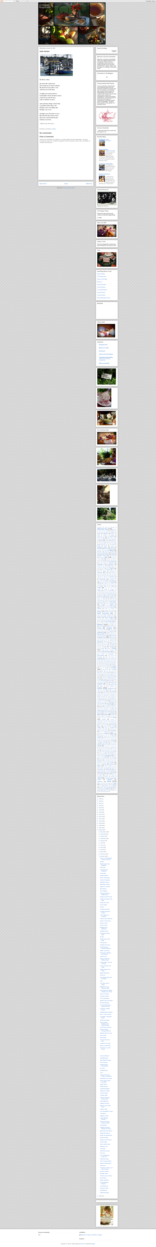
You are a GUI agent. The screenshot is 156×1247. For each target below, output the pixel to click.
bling (111, 548)
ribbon (103, 723)
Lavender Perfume (105, 909)
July (115, 665)
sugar (115, 750)
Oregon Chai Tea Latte (106, 896)
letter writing (108, 671)
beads (110, 543)
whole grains (101, 788)
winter (98, 790)
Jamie (110, 663)
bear (108, 544)
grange (107, 641)
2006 (100, 830)
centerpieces (99, 565)
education (101, 603)
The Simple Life (104, 1186)
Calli (101, 981)
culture (105, 592)
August (102, 840)
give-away (114, 635)
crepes (105, 590)
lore (115, 673)
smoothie (107, 740)
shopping (99, 737)
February (114, 620)
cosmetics (112, 583)
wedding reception (103, 787)
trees (100, 775)
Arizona (98, 537)
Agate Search (103, 1084)
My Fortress (103, 1178)
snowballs (99, 741)
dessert (101, 596)
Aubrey (109, 537)
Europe (106, 608)
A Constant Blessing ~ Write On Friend (105, 1005)
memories (103, 680)
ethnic (112, 607)
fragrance (105, 626)
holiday (114, 648)
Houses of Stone (104, 1171)
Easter (98, 601)
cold (114, 575)
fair (111, 610)
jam (107, 663)
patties (105, 699)
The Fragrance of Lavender (104, 915)
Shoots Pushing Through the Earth (105, 1030)
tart (114, 755)
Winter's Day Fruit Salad (106, 1000)
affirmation (112, 527)
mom (98, 682)
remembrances (100, 722)
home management (102, 652)
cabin (105, 557)
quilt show (106, 713)
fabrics (107, 610)
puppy (110, 710)
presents (114, 706)
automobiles (114, 539)
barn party (114, 541)
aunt (114, 537)
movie (107, 683)
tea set (105, 761)
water (98, 785)
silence (102, 738)
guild (109, 642)
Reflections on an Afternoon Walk (104, 987)
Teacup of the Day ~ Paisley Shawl (105, 959)
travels (108, 773)
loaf (108, 673)
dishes (113, 597)
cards (111, 560)
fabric (103, 610)
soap (104, 741)
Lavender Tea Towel (105, 1043)
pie (107, 703)
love (100, 675)
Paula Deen (102, 351)
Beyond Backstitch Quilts (103, 297)
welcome (111, 787)
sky (103, 740)
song (113, 741)
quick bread (100, 711)
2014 (100, 812)
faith (114, 610)
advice (106, 527)
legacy (110, 669)
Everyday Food (103, 344)
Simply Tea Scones (105, 1133)
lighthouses (99, 672)
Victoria (98, 783)
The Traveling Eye (104, 998)
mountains (100, 683)
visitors (105, 784)
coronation (106, 583)
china (98, 569)
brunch (114, 555)
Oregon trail (105, 694)
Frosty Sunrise (104, 1062)
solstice (108, 741)
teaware (114, 766)
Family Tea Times (104, 902)
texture (113, 768)
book (113, 551)
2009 (100, 823)
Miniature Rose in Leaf (106, 1033)
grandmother (100, 641)
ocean (98, 692)
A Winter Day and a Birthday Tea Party (105, 1128)
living (105, 673)
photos (98, 703)
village (109, 783)
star (99, 747)
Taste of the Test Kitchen (106, 354)
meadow (114, 677)
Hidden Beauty (104, 1086)
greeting (99, 642)
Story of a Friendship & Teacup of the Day (106, 858)
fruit (106, 629)
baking (100, 541)
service (106, 734)
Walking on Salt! (104, 1115)
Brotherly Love (104, 1146)
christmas (99, 572)
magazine (104, 676)
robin (111, 723)
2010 (100, 821)
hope (107, 657)
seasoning (112, 731)
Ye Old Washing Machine (104, 1183)
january (115, 663)
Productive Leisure (105, 1150)
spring (99, 746)
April (101, 849)
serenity (100, 734)
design (114, 594)
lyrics (100, 676)
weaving (108, 785)
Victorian (104, 783)
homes (108, 655)
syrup (109, 754)
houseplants (112, 658)
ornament (99, 695)
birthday (99, 548)
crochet (110, 590)
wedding (114, 785)
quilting (112, 713)
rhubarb (98, 723)
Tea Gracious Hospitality (106, 163)
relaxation (106, 720)
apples (98, 534)
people (113, 699)
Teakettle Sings (104, 1058)
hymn (112, 659)
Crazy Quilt (103, 873)
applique (112, 534)
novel (102, 691)
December (103, 831)
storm (114, 748)
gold (101, 638)
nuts (113, 691)
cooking (99, 583)
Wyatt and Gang (104, 1159)
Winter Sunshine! (104, 1180)
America (114, 530)
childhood (105, 568)
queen (114, 710)
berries (105, 545)
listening (114, 672)
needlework (111, 688)
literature (100, 673)
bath (100, 543)
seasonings (99, 733)
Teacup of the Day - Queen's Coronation (106, 1075)
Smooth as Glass (104, 996)
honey (113, 655)
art (103, 537)
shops (105, 737)
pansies (104, 696)
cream (106, 587)
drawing (98, 600)
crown (115, 590)
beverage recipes (102, 547)
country (109, 585)
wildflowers (107, 788)
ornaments (112, 695)
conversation (99, 580)
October (102, 836)
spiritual (108, 744)
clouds (110, 574)
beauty (98, 545)
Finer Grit (102, 975)
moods (102, 682)
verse (109, 781)
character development (101, 567)
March (102, 851)
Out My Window (101, 287)
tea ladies (106, 758)
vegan (99, 778)
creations (112, 589)
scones (108, 730)
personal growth (100, 700)
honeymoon (99, 657)
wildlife (113, 788)
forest (115, 625)
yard (99, 791)
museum (113, 683)
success (110, 750)
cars (100, 561)
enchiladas (103, 604)
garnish (113, 632)
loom (112, 673)
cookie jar (106, 582)
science (103, 730)
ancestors (101, 532)
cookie (101, 582)
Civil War (113, 572)
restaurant (112, 722)
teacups (112, 764)
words (115, 790)
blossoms (99, 551)
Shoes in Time (103, 923)
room (100, 724)
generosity (106, 634)
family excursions (103, 613)
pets (107, 700)
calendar (108, 558)
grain (98, 640)
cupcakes (111, 592)
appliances (105, 534)
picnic (103, 703)
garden (112, 631)
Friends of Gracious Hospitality (104, 174)
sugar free (101, 751)
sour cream (112, 743)
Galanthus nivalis (104, 882)
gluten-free (111, 637)
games (107, 631)
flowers (100, 625)
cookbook (106, 580)
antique (99, 533)
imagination (108, 661)
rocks (115, 723)
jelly (99, 665)
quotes (113, 714)
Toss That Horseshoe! (105, 1161)
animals (112, 532)
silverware (113, 738)
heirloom (113, 645)
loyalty (105, 675)
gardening (100, 632)
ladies (101, 667)
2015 (100, 810)
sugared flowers (107, 751)
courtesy (114, 585)
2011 (100, 818)
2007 (100, 827)
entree (106, 605)
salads (106, 727)
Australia (99, 539)
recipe (114, 717)
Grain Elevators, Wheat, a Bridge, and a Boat (106, 991)
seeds (115, 733)
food (109, 625)
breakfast (112, 554)
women (105, 790)
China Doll (102, 867)
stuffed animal (104, 750)
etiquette (99, 608)
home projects (111, 652)
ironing (103, 663)
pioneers (100, 704)
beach (104, 543)
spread (113, 744)
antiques (105, 533)
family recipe (107, 616)
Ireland (112, 662)
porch (106, 706)
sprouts (106, 745)
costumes (104, 585)
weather (103, 785)
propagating (105, 708)
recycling (112, 719)
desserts (99, 597)
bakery (115, 540)
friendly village (112, 626)
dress (103, 600)
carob (115, 560)
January (102, 856)
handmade (114, 642)
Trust (101, 1072)
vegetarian (100, 781)
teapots (99, 766)
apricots (106, 536)
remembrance (112, 720)
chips (103, 569)
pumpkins (105, 710)
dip (109, 597)
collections (111, 576)
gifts (108, 635)
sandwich (112, 727)
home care (99, 651)
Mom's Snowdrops (105, 877)
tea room (106, 760)
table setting (101, 755)
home (112, 650)
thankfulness (100, 769)
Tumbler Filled (103, 1095)
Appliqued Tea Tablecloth (103, 928)
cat (99, 562)
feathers (109, 620)
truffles (107, 775)
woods (110, 790)
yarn (108, 791)
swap (110, 753)
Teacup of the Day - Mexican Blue (105, 1098)
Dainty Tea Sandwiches (106, 1135)
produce (113, 707)
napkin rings (113, 684)
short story (110, 737)
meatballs (105, 679)
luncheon (114, 675)
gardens (108, 632)
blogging (110, 550)
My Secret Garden (105, 1020)
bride (110, 555)
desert (109, 594)
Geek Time (103, 1165)
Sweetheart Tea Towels (106, 1078)
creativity (99, 590)
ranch (113, 716)
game (103, 631)
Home (66, 183)
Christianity (112, 571)
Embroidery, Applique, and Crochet (105, 953)
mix (114, 680)
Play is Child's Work (105, 1144)
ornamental (106, 695)
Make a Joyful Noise (105, 1045)
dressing (113, 600)
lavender (113, 668)
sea (101, 731)
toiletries (101, 772)
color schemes (109, 578)
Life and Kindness (104, 1055)
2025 (100, 799)
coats (98, 575)
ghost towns (99, 635)
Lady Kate (102, 1148)
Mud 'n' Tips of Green (105, 1014)
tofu (115, 771)
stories (108, 748)
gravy (113, 641)
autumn (101, 540)
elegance (107, 603)
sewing (112, 734)
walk (114, 784)
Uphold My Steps (104, 1192)
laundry (106, 668)
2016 (100, 807)
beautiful (113, 544)
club (114, 574)
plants (109, 704)
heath (108, 645)
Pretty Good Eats (101, 284)
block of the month (103, 550)
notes (98, 691)
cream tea (112, 587)
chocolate (108, 569)
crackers (101, 586)
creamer (99, 589)
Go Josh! (102, 1068)
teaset (104, 766)
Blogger (93, 1243)
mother (107, 682)
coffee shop (109, 575)
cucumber (101, 592)
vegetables (109, 779)
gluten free (102, 637)
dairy (115, 592)
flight (103, 621)
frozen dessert (100, 629)
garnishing (99, 634)
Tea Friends (108, 140)
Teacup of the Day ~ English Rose (105, 894)
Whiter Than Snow (105, 950)
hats (108, 644)
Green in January (104, 994)
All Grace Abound (104, 1002)
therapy (114, 769)
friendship (109, 628)
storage (103, 748)
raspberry (99, 717)
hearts (103, 645)
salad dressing (107, 726)
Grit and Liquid (104, 1093)
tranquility (107, 772)
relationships (99, 720)
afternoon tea (102, 529)
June (101, 845)
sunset (100, 752)
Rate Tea (99, 281)
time (107, 771)
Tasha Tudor (99, 757)
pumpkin (99, 710)
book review (100, 553)
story (98, 750)
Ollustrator (82, 1243)
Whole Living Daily (104, 363)
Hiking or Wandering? (105, 1163)
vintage (114, 783)
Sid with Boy (103, 888)
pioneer (115, 703)
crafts (99, 588)
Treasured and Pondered (104, 870)
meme (110, 679)
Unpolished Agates (105, 1088)
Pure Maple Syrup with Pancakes (106, 978)
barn (109, 541)
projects (98, 708)
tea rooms (112, 760)
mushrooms (100, 684)
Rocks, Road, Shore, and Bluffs (105, 1081)
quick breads (108, 711)
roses (107, 724)
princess (107, 707)
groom (104, 642)
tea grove (101, 758)
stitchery (113, 747)
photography (111, 702)
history (102, 648)
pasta (110, 698)
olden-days (113, 692)
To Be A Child (103, 1142)
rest (107, 722)
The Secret (103, 1113)
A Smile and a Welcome (106, 918)
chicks (100, 568)
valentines (113, 776)
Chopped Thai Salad (110, 150)
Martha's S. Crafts (104, 347)
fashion (112, 619)
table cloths (114, 754)
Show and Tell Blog (102, 279)
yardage (103, 791)
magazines (110, 676)
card (108, 560)
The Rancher (103, 942)
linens (109, 672)
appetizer (113, 533)
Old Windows (103, 1190)
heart (98, 645)
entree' (101, 607)
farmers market (104, 619)
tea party (111, 758)
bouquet (113, 553)
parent (113, 696)
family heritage (107, 614)
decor (114, 593)
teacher (98, 764)
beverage (112, 545)
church (107, 572)
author (103, 539)
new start (113, 689)
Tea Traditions (103, 891)
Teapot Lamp (103, 956)
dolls (113, 598)
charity (109, 567)
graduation (113, 638)
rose (103, 724)
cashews (104, 561)
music (106, 684)
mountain (112, 682)
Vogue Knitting (101, 273)
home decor (107, 651)
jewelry (103, 665)
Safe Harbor (103, 1037)
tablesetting (108, 755)
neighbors (106, 689)
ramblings (108, 716)
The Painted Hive (101, 276)
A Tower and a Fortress (106, 1175)
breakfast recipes (101, 555)
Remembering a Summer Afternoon (105, 947)
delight (105, 594)
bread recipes (105, 554)
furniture (99, 631)
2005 (100, 1196)
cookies (112, 582)
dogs (108, 598)
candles (98, 560)
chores (104, 571)
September (103, 838)
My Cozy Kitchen (103, 149)
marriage (109, 678)
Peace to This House (105, 920)
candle (113, 558)
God (98, 638)
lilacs (105, 672)
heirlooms (99, 646)
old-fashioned (106, 692)
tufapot (113, 775)
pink (111, 703)
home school (100, 654)
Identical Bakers (104, 875)
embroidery (113, 603)
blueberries (107, 551)
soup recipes (105, 743)
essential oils (106, 607)
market (103, 677)
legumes (101, 671)
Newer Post (43, 183)
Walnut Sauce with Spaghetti (105, 864)
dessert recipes (110, 596)
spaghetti (103, 744)
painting (98, 696)
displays (99, 598)
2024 (100, 801)
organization (112, 694)
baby (110, 540)
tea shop (111, 761)
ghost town (112, 634)
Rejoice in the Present (105, 1139)
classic (98, 574)
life (114, 671)
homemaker (111, 654)
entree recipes (112, 605)
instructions (101, 662)
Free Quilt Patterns (102, 289)
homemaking (100, 655)
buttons (100, 557)
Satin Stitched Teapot (105, 1060)
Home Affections (104, 1101)
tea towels (111, 762)
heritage (112, 646)
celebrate (105, 562)
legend (114, 669)
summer (114, 751)
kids (104, 666)
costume (99, 585)
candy (103, 560)
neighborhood (100, 689)
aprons (112, 536)
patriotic (100, 699)
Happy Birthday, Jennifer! (104, 1118)
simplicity (99, 740)
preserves (101, 707)
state (103, 747)
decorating (99, 594)
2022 (100, 803)
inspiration (114, 661)
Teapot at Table (104, 1137)
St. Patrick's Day (113, 745)
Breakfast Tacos (104, 931)
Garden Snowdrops (105, 880)
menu (110, 680)
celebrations (100, 564)
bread (98, 554)
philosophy (99, 702)
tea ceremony (113, 757)
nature (99, 688)
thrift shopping (101, 771)
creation (105, 589)
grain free (104, 640)
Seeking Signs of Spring (106, 1012)
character (113, 565)
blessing (106, 548)
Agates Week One (104, 973)
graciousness (106, 638)
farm (98, 619)
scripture (114, 730)
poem (115, 704)
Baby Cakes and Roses (106, 1131)
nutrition (107, 691)
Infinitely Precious (104, 1103)
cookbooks (113, 580)
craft (107, 586)
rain (98, 716)
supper (105, 753)
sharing (99, 736)
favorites (104, 620)
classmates (104, 574)
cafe (98, 558)
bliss (115, 548)
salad (98, 726)
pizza (105, 704)
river (107, 723)
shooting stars (107, 736)
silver (107, 738)
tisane (111, 771)
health (113, 644)
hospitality (99, 658)
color (103, 578)
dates (104, 593)
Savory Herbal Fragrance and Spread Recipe (104, 1024)
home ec (114, 651)
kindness (109, 666)
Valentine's (106, 776)
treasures (114, 773)
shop (113, 736)
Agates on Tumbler (105, 886)
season (106, 731)
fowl (100, 626)
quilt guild (99, 713)
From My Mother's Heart (106, 1111)
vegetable (107, 778)
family (99, 611)
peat (110, 699)
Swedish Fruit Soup (105, 945)
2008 (100, 825)
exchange (112, 608)
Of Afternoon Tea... (104, 139)
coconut (103, 575)
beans (104, 544)
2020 (100, 805)
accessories (99, 527)
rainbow (102, 716)
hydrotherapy (106, 659)
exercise (99, 610)
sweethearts (103, 754)
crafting (112, 586)
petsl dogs (113, 700)
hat (104, 644)
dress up (108, 600)
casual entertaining (111, 561)
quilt (114, 711)
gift (104, 635)
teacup (104, 764)
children (112, 568)
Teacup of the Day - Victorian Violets (105, 1122)
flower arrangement (110, 623)
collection (105, 576)
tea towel (104, 762)
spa (98, 744)
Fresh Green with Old (105, 1027)
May (101, 847)
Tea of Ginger (103, 904)
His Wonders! (103, 1125)
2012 (100, 816)
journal (107, 665)
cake (102, 558)
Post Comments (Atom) (69, 187)
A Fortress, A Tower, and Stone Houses (106, 1168)
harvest (100, 644)
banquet (105, 541)
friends (99, 628)
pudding (112, 709)
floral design (108, 621)
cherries (114, 567)
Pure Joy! (102, 1153)
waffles (109, 784)
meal (100, 679)
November (103, 834)
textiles (107, 768)
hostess (106, 658)
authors (108, 539)
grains (111, 640)
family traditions (109, 617)
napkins (101, 686)
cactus (113, 557)
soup (98, 743)
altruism (109, 530)
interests (107, 662)
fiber (99, 621)
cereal (106, 565)
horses (112, 657)
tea (105, 757)
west (115, 787)
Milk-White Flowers (105, 884)
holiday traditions (105, 650)
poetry (101, 706)
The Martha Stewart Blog (106, 357)
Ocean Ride (103, 1035)
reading (108, 717)
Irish (99, 663)
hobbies (108, 648)
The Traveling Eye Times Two (104, 1156)
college (98, 578)
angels (107, 532)
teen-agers (101, 768)
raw (104, 717)
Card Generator (101, 295)
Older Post (89, 183)
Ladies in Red (103, 1109)
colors (115, 578)
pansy (109, 696)
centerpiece (110, 564)
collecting (99, 576)
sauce (105, 729)
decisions (109, 593)
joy (112, 665)
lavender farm (104, 669)
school (98, 730)
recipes (104, 719)
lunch (109, 675)
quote (106, 714)
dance (100, 593)
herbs (104, 646)
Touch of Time (103, 925)
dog (104, 598)
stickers (107, 747)
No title (102, 861)
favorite (98, 620)
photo (105, 702)
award (106, 540)
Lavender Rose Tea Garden (105, 912)
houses (99, 659)
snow (112, 740)
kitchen (114, 666)
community (102, 579)
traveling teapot (100, 773)
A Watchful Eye (104, 1070)
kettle (100, 666)
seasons (106, 733)
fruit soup (113, 629)
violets (101, 784)
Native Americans (110, 686)
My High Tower (104, 1173)
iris (115, 662)
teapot (99, 765)
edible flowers (113, 601)
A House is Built (104, 1188)
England (112, 604)
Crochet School (101, 292)
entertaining (100, 605)
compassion (112, 579)
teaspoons (109, 766)
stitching (99, 748)
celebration (111, 563)
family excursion (109, 611)
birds (112, 547)
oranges (99, 694)
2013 (100, 814)
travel (112, 772)
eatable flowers (105, 601)
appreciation (99, 536)
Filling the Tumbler (105, 1091)
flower (102, 623)
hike (98, 648)
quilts (99, 714)
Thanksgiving (108, 769)
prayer (110, 706)
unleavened (99, 776)
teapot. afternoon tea (109, 765)
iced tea (103, 661)
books (106, 553)
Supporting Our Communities (104, 1065)
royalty (113, 724)
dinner (104, 597)
